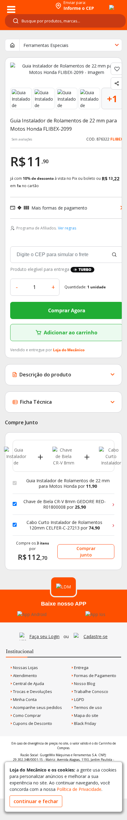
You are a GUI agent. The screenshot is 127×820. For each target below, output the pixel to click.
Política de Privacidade (79, 789)
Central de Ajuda (28, 683)
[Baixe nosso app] (32, 614)
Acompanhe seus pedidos (37, 707)
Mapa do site (85, 715)
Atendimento (24, 675)
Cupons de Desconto (32, 723)
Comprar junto (86, 551)
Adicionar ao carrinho (70, 332)
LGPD (78, 699)
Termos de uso (87, 707)
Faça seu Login (44, 636)
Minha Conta (24, 699)
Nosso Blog (84, 683)
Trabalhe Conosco (90, 691)
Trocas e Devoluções (32, 691)
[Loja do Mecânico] (27, 5)
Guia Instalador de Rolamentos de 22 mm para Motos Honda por (68, 483)
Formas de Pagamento (94, 675)
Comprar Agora (66, 310)
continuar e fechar (36, 801)
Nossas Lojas (25, 667)
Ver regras (67, 228)
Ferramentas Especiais (45, 45)
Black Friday (84, 723)
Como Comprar (26, 715)
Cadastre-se (96, 636)
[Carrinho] (106, 4)
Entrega (80, 667)
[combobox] (65, 21)
